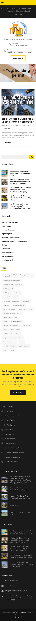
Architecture (8, 411)
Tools (21, 342)
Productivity (26, 325)
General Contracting (11, 462)
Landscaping (8, 430)
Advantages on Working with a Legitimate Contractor (16, 275)
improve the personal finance (12, 313)
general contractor (9, 309)
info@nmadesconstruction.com (19, 52)
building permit (8, 289)
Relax (5, 330)
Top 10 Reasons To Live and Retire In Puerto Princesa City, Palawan (20, 198)
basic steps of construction (12, 281)
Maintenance (9, 434)
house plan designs (25, 309)
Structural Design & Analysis (14, 452)
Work (12, 350)
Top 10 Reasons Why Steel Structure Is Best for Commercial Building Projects (20, 206)
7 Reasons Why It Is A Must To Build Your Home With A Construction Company (20, 190)
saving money (15, 330)
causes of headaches (10, 297)
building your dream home (12, 293)
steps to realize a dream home (13, 338)
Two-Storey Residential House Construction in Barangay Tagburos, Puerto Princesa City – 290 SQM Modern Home (21, 480)
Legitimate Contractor (10, 317)
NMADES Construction (20, 612)
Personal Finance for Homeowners (14, 241)
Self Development (8, 256)
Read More (6, 142)
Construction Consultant (13, 448)
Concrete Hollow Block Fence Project (20, 513)
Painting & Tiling (10, 443)
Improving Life (7, 234)
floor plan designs (18, 305)
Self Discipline (8, 334)
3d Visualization (9, 425)
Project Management (12, 416)
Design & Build (9, 439)
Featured (6, 305)
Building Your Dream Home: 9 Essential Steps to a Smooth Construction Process (20, 182)
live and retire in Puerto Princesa (13, 321)
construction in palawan (11, 301)
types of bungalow (9, 346)
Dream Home (6, 226)
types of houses (24, 346)
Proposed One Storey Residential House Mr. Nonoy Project (21, 489)
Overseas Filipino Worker (11, 237)
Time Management (9, 342)
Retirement (6, 249)
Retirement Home (8, 253)
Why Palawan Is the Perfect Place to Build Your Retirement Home (21, 173)
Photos (4, 245)
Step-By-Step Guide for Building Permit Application (18, 120)
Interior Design (9, 420)
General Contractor (9, 230)
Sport (17, 334)
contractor (26, 301)
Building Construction (10, 222)
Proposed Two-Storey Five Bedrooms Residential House (20, 497)
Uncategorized (7, 260)
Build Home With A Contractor (13, 285)
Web (5, 350)
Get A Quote (18, 58)
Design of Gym (15, 505)
